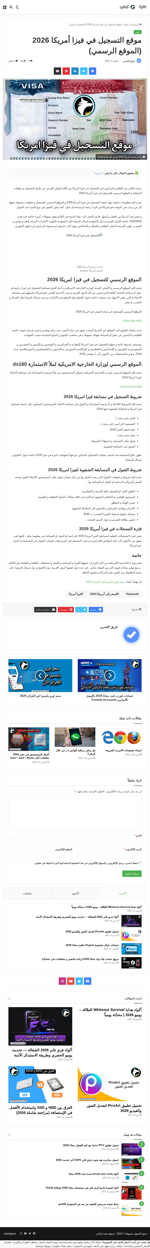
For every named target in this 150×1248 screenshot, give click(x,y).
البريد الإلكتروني (133, 849)
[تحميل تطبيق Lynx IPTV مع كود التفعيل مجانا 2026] (131, 1149)
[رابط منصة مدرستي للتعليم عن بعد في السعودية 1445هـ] (131, 1209)
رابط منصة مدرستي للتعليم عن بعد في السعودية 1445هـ (88, 1204)
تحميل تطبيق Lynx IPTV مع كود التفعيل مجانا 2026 (91, 1145)
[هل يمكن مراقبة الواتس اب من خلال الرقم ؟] (75, 737)
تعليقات (27, 893)
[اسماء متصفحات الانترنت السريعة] (121, 737)
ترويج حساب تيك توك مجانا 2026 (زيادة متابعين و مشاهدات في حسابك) (80, 958)
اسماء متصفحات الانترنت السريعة (124, 750)
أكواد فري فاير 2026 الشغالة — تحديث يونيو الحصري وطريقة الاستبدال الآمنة (77, 916)
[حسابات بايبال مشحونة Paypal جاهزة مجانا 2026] (131, 949)
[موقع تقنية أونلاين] (133, 7)
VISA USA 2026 (132, 320)
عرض (98, 173)
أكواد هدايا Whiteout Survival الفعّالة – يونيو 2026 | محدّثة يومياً (107, 906)
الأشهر (75, 893)
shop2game (10, 1233)
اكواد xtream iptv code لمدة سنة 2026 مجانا (94, 1173)
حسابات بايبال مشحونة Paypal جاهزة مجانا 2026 (92, 945)
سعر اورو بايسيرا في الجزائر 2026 (105, 581)
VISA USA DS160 (131, 386)
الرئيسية (134, 24)
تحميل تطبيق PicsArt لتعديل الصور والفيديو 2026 (92, 931)
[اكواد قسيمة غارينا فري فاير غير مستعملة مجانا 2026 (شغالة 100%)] (131, 1193)
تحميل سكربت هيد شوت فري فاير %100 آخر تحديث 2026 (87, 1159)
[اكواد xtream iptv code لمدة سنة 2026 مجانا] (131, 1177)
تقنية (126, 24)
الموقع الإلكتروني (63, 849)
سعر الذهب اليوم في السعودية (88, 1246)
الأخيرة (123, 893)
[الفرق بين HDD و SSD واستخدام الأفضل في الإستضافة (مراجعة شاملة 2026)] (40, 1084)
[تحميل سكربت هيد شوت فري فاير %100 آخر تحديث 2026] (131, 1163)
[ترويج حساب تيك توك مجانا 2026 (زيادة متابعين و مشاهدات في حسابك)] (131, 962)
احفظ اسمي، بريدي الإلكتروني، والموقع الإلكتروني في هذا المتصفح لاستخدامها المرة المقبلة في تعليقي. (86, 863)
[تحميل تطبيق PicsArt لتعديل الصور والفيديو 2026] (131, 935)
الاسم (138, 835)
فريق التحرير (129, 61)
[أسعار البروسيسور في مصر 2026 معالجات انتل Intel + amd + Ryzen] (28, 739)
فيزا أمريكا (75, 594)
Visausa (131, 594)
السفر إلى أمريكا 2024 (103, 594)
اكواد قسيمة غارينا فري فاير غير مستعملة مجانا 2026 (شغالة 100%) (82, 1187)
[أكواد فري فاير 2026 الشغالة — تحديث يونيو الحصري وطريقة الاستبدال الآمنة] (131, 921)
